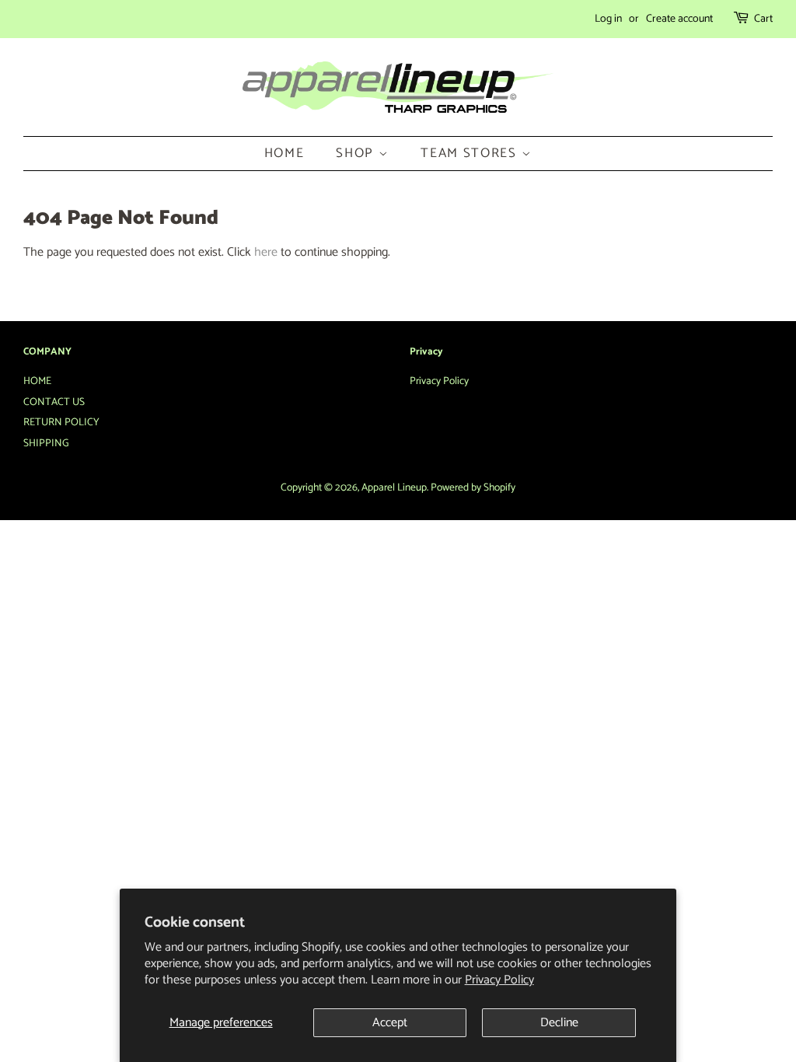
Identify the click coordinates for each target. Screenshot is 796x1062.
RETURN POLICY (61, 422)
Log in (608, 19)
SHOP (357, 153)
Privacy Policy (499, 979)
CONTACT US (54, 401)
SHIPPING (46, 443)
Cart (763, 19)
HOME (284, 153)
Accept (389, 1022)
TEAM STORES (471, 153)
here (266, 252)
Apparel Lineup (394, 487)
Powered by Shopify (473, 487)
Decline (559, 1022)
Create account (679, 19)
